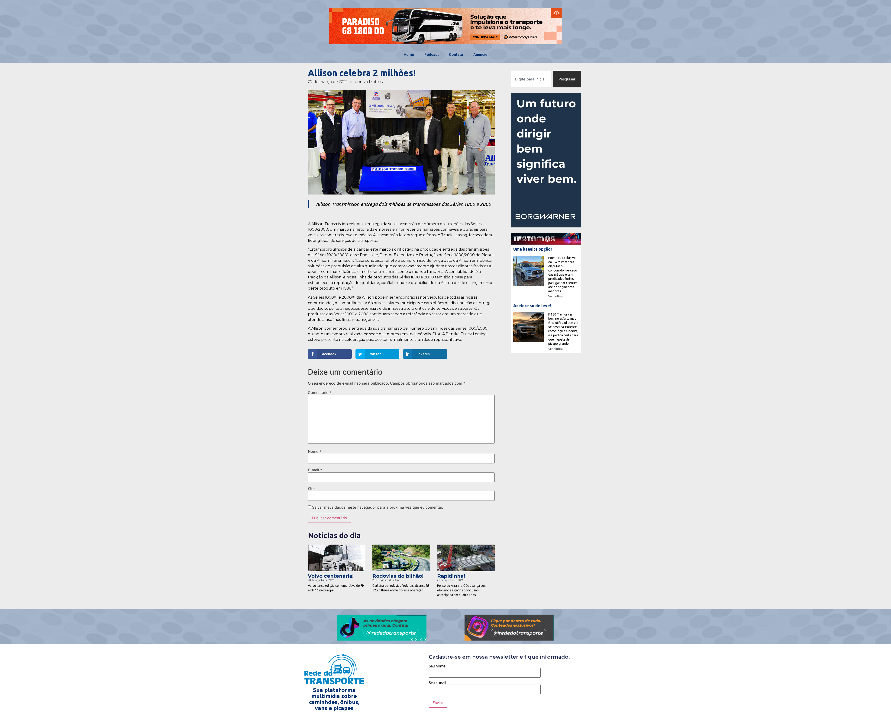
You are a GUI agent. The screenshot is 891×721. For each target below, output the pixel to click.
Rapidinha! (451, 576)
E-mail (315, 470)
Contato (456, 54)
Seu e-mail (437, 683)
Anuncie (480, 54)
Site (311, 489)
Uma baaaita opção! (532, 249)
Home (409, 54)
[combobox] (531, 79)
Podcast (431, 54)
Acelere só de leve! (532, 305)
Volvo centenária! (331, 576)
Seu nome (437, 666)
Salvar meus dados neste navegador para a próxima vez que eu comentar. (377, 507)
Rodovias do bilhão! (397, 576)
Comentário (320, 392)
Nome (314, 451)
